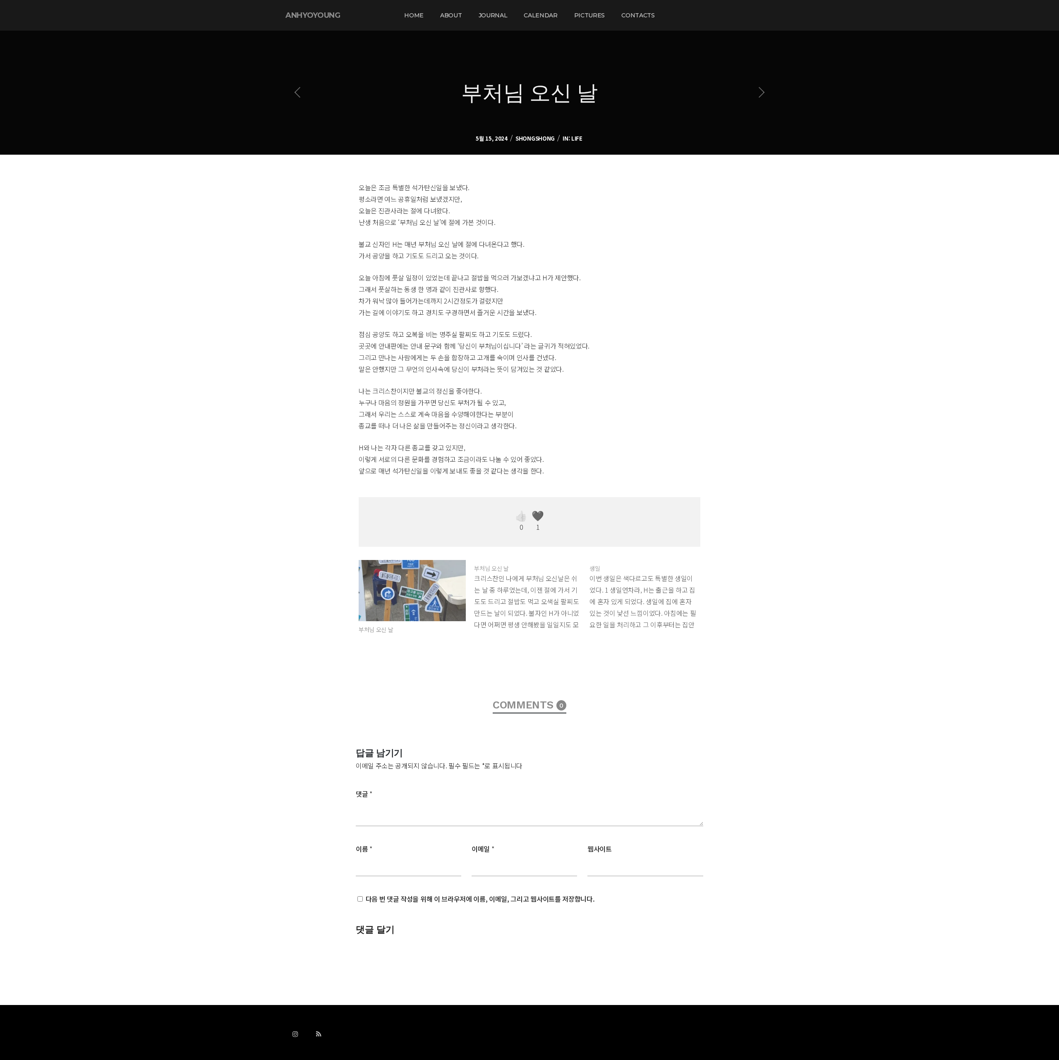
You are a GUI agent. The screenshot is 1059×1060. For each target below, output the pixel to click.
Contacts (637, 15)
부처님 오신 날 (376, 629)
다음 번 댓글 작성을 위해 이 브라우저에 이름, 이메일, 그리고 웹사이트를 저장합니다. (480, 899)
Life (576, 138)
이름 (364, 849)
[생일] (647, 595)
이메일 (483, 849)
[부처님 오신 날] (412, 590)
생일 (594, 568)
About (451, 15)
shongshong (535, 138)
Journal (493, 15)
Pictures (589, 15)
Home (414, 15)
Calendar (540, 15)
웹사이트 (599, 849)
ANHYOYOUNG (312, 15)
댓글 (364, 794)
